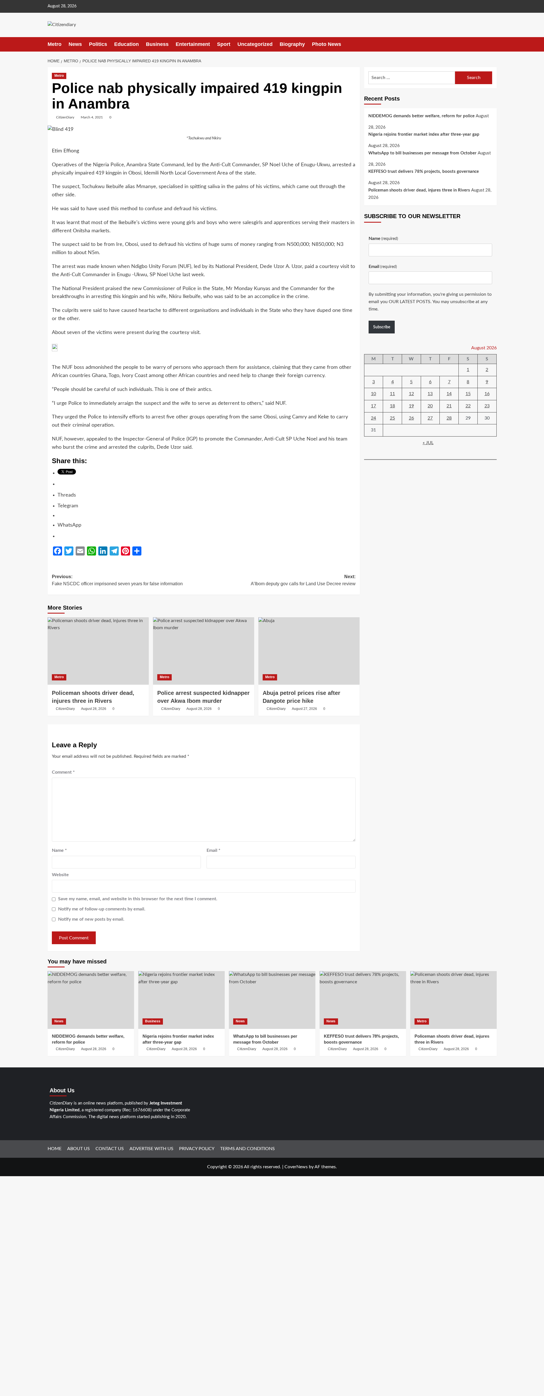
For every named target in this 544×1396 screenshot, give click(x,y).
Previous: (117, 580)
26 (411, 418)
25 (392, 418)
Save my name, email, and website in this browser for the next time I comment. (137, 899)
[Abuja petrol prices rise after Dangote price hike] (309, 651)
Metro (54, 44)
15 (468, 394)
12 (411, 394)
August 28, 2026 (93, 709)
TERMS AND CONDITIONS (247, 1148)
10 (373, 394)
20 (430, 406)
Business (157, 44)
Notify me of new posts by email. (91, 919)
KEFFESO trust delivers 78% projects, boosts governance (423, 172)
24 (373, 418)
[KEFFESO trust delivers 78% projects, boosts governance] (363, 1000)
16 (487, 394)
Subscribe (381, 327)
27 (430, 418)
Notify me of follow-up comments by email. (101, 909)
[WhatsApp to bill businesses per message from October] (272, 1000)
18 (392, 406)
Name (59, 850)
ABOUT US (78, 1148)
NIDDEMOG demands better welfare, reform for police (421, 116)
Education (126, 44)
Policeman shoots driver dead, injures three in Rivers (419, 190)
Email (213, 850)
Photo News (326, 44)
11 (392, 394)
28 (449, 418)
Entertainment (193, 44)
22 (468, 406)
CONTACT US (109, 1148)
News (75, 44)
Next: (303, 580)
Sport (223, 44)
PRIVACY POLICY (196, 1148)
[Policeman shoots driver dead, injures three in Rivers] (98, 651)
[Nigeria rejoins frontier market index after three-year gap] (181, 1000)
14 (449, 394)
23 (487, 406)
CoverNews (296, 1167)
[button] (493, 44)
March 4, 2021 (92, 117)
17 (373, 406)
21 (449, 406)
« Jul (428, 443)
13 (430, 394)
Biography (292, 44)
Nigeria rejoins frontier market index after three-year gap (423, 135)
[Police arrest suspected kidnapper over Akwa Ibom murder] (203, 651)
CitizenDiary (65, 117)
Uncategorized (255, 44)
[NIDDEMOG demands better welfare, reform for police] (91, 1000)
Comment (63, 772)
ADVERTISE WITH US (151, 1148)
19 (411, 406)
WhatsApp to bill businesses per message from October (422, 153)
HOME (54, 1148)
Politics (98, 44)
